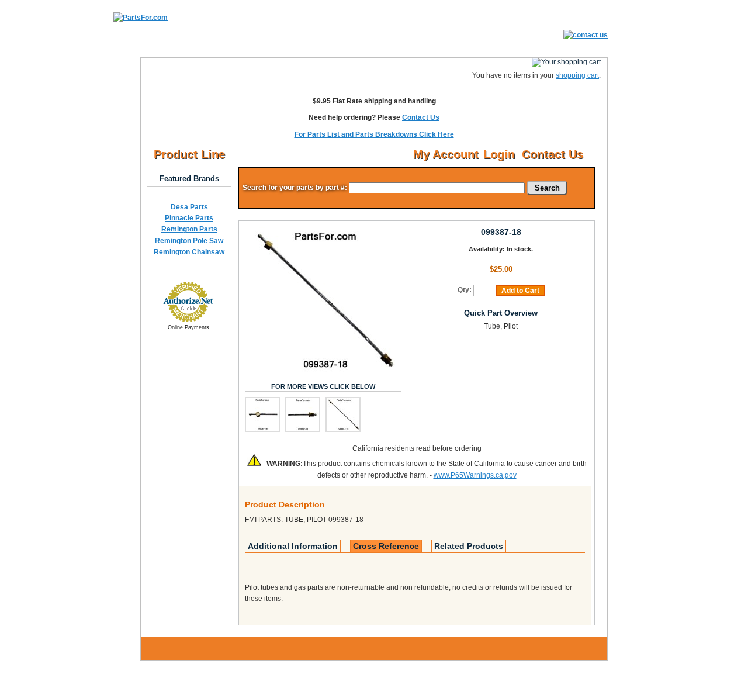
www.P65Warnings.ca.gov (475, 475)
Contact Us (420, 117)
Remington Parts (189, 229)
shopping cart (577, 75)
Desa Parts (189, 207)
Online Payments (188, 327)
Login (499, 154)
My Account (446, 154)
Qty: (465, 290)
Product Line (189, 154)
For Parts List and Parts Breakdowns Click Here (374, 134)
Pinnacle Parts (189, 218)
